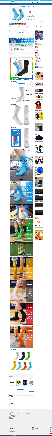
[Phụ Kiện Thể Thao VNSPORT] (21, 40)
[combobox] (39, 227)
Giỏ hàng (10, 413)
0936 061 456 (31, 19)
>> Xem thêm (15, 27)
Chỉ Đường (33, 427)
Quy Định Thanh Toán (11, 419)
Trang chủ (10, 5)
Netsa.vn (16, 435)
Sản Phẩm (12, 5)
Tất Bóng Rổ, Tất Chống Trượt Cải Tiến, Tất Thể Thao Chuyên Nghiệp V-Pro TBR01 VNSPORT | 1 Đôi (18, 55)
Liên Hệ (10, 417)
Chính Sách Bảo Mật (11, 411)
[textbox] (39, 227)
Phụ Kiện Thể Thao (28, 413)
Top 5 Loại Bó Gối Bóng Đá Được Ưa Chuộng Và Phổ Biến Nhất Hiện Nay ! (40, 44)
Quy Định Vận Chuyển (11, 420)
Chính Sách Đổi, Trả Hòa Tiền (11, 412)
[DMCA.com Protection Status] (33, 430)
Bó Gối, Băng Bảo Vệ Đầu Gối (28, 411)
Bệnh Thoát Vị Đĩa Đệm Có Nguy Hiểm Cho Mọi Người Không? (40, 61)
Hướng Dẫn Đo (11, 376)
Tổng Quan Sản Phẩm (12, 36)
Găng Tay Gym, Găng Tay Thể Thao (29, 412)
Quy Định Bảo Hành (11, 418)
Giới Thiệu (10, 414)
